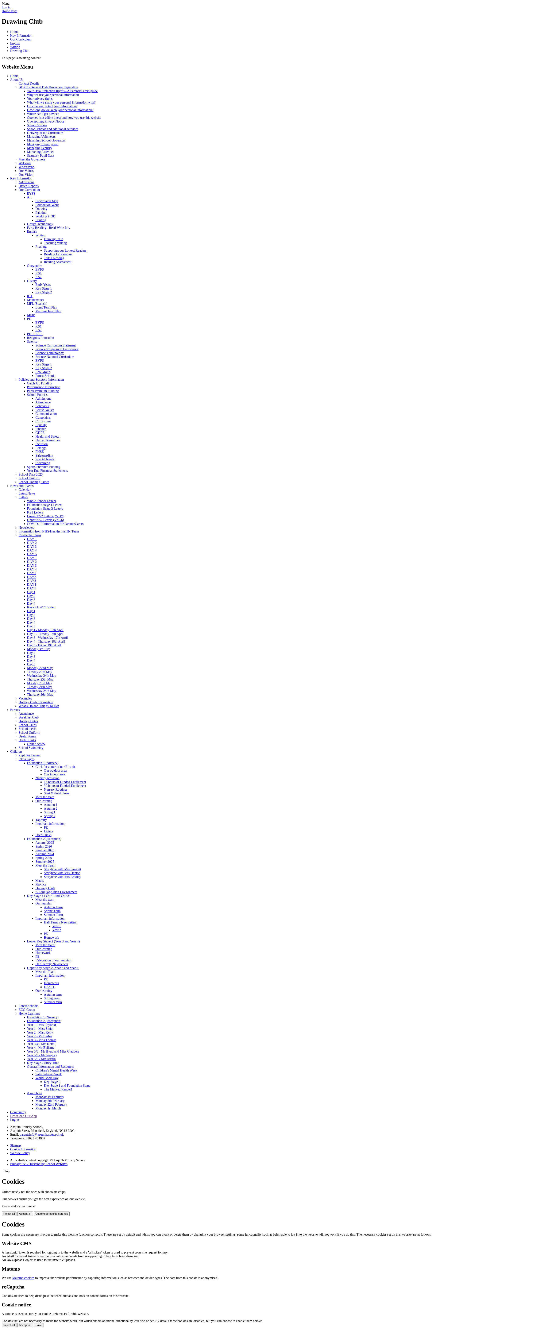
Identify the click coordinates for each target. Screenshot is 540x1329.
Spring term (51, 998)
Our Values (26, 171)
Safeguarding (44, 455)
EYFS (31, 193)
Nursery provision (47, 778)
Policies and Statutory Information (41, 379)
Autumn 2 (50, 808)
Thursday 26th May (40, 694)
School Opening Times (34, 482)
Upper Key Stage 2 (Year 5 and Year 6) (53, 968)
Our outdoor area (55, 770)
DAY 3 (32, 546)
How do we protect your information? (52, 106)
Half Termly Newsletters (60, 922)
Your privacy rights (40, 98)
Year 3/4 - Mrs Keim (40, 1044)
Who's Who (26, 167)
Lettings (40, 448)
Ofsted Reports (29, 186)
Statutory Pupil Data (40, 155)
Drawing (41, 208)
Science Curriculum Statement (55, 345)
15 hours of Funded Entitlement (65, 782)
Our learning (43, 801)
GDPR (40, 432)
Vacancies (25, 698)
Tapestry (41, 820)
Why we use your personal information (53, 95)
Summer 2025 (44, 861)
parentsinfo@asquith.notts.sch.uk (42, 1134)
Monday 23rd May (39, 683)
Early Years (43, 284)
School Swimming (31, 747)
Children (16, 751)
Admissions (26, 182)
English (15, 43)
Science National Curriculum (54, 357)
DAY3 (31, 580)
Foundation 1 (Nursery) (42, 763)
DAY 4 (32, 550)
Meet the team (44, 797)
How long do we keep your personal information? (60, 110)
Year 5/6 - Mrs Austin (41, 1059)
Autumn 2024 (44, 854)
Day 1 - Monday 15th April (45, 630)
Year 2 (56, 930)
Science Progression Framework (56, 349)
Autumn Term (53, 907)
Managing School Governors (46, 140)
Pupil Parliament (29, 755)
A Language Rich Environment (56, 892)
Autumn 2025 (44, 842)
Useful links (43, 835)
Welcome (25, 163)
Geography (34, 265)
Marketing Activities (40, 152)
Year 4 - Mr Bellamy (40, 1047)
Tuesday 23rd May (39, 672)
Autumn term (53, 994)
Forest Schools (45, 375)
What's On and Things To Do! (39, 706)
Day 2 (31, 596)
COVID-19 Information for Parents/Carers (55, 524)
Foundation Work (47, 205)
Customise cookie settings (51, 1213)
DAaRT (49, 987)
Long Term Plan (46, 307)
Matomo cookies (23, 1278)
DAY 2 (32, 543)
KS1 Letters (35, 512)
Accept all (25, 1213)
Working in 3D (45, 216)
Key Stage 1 (43, 288)
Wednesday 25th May (41, 691)
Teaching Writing (55, 243)
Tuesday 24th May (39, 687)
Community (18, 1112)
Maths (39, 880)
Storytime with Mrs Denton (62, 873)
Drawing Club (19, 51)
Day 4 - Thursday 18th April (46, 641)
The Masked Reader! (58, 1089)
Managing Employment (42, 144)
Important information (50, 823)
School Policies (37, 394)
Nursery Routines (55, 789)
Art (29, 197)
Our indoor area (54, 774)
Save (38, 1325)
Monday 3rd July (38, 649)
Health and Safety (47, 436)
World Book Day (46, 1078)
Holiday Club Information (36, 702)
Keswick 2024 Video (41, 607)
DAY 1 (32, 539)
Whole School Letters (41, 501)
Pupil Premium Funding (43, 391)
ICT (29, 296)
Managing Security (39, 148)
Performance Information (43, 387)
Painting (40, 212)
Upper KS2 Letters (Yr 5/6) (45, 520)
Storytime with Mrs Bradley (62, 877)
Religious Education (40, 338)
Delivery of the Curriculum (45, 133)
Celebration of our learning (53, 960)
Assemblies (34, 1093)
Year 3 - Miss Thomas (41, 1040)
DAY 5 (32, 554)
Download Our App (23, 1116)
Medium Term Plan (48, 311)
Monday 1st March (48, 1108)
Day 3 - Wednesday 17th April (47, 637)
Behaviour (42, 406)
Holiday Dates (28, 721)
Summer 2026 (44, 850)
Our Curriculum (20, 39)
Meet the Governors (32, 159)
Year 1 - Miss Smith (40, 1028)
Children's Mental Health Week (56, 1070)
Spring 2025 (43, 858)
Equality (41, 425)
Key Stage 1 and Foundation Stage (67, 1085)
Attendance (43, 402)
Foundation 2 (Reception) (44, 839)
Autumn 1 (50, 804)
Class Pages (26, 759)
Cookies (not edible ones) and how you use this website (64, 117)
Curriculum (43, 421)
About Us (16, 79)
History (32, 281)
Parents (15, 710)
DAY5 (31, 588)
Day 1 (31, 592)
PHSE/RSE (35, 334)
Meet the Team (45, 865)
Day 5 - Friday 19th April (44, 645)
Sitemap (15, 1145)
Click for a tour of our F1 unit (55, 766)
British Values (44, 410)
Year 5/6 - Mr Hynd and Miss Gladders (53, 1051)
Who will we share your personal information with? (61, 102)
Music (31, 315)
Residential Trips (30, 535)
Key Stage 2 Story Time (43, 1063)
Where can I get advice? (43, 114)
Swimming (42, 463)
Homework (51, 937)
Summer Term (53, 915)
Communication (46, 413)
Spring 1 (49, 812)
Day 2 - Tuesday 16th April (45, 634)
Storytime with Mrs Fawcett (62, 869)
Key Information (21, 35)
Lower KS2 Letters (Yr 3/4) (45, 516)
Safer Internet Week (48, 1074)
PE (29, 319)
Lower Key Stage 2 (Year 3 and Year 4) (53, 941)
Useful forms (27, 736)
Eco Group (42, 372)
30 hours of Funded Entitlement (65, 785)
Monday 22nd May (40, 668)
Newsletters (26, 527)
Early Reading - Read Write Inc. (48, 227)
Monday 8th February (50, 1101)
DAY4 (31, 584)
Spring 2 (49, 816)
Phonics (40, 884)
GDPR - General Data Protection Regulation (48, 87)
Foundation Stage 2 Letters (45, 508)
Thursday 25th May (40, 679)
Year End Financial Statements (47, 470)
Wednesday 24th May (41, 675)
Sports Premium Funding (43, 467)
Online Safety (36, 744)
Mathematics (35, 300)
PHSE (39, 451)
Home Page (9, 11)
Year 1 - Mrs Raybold (41, 1025)
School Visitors (37, 125)
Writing (15, 47)
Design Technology (40, 224)
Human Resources (47, 440)
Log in (6, 7)
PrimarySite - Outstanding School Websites (39, 1164)
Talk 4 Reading (54, 258)
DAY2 (31, 577)
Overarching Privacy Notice (45, 121)
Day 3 (31, 599)
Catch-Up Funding (39, 383)
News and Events (22, 486)
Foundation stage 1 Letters (44, 505)
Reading (41, 246)
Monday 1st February (49, 1097)
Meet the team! (45, 945)
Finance (40, 429)
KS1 (38, 273)
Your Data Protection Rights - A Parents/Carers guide (62, 91)
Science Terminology (49, 353)
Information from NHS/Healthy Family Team (49, 531)
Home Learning (29, 1013)
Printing (40, 220)
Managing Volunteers (41, 136)
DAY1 (31, 573)
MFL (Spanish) (37, 303)
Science (32, 341)
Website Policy (20, 1153)
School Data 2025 (31, 474)
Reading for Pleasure (58, 254)
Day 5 (31, 626)
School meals (27, 729)
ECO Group (27, 1009)
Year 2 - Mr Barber (39, 1036)
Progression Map (46, 201)
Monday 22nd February (51, 1104)
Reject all (9, 1213)
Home (14, 32)
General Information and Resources (50, 1066)
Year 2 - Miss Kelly (40, 1032)
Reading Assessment (57, 262)
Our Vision (26, 174)
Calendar (25, 489)
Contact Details (29, 83)
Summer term (53, 1002)
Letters (23, 497)
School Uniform (29, 478)
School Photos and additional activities (52, 129)
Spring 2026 (43, 846)
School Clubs (27, 725)
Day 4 (31, 603)
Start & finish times (56, 793)
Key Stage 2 (43, 292)
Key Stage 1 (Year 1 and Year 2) (48, 896)
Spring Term (52, 911)
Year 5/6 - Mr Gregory (42, 1055)
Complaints (43, 417)
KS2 (38, 277)
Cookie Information (23, 1149)
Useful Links (27, 740)
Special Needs (44, 459)
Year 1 (56, 926)
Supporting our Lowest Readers (65, 250)
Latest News (27, 493)
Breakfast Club (29, 717)
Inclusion (41, 444)
